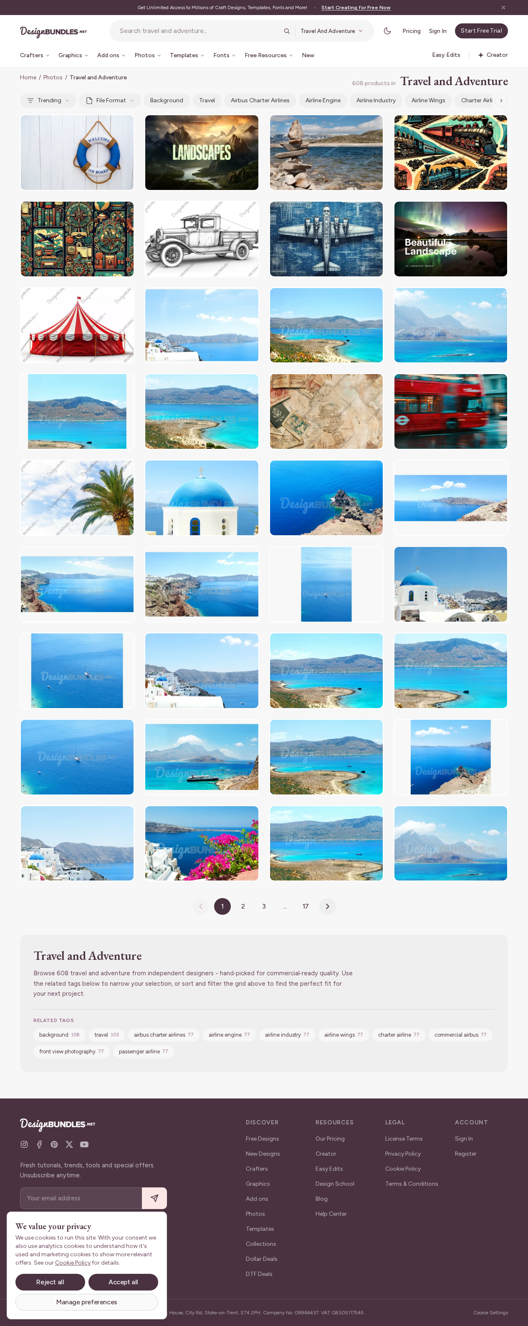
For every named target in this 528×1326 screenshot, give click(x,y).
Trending (49, 100)
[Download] (105, 126)
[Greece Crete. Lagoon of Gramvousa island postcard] (326, 325)
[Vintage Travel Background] (77, 239)
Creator (326, 1153)
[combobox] (199, 31)
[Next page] (327, 906)
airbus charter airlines (260, 100)
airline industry (376, 100)
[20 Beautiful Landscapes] (201, 152)
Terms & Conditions (411, 1183)
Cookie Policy (403, 1168)
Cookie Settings (490, 1313)
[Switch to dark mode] (387, 31)
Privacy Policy (403, 1153)
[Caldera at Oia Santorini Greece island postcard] (450, 498)
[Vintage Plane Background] (326, 239)
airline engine (323, 100)
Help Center (331, 1213)
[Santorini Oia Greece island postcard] (201, 843)
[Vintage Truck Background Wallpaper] (201, 239)
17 (306, 906)
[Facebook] (39, 1144)
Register (466, 1153)
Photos (53, 77)
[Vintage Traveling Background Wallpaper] (326, 411)
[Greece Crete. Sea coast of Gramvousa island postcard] (201, 411)
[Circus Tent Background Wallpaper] (77, 325)
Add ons (257, 1198)
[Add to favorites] (122, 126)
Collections (261, 1244)
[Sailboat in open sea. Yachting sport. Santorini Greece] (326, 584)
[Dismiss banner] (503, 7)
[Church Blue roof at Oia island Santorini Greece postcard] (201, 670)
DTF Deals (259, 1274)
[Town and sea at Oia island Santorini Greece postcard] (201, 325)
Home (28, 77)
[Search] (287, 31)
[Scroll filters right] (501, 100)
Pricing (411, 31)
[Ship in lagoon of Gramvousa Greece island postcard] (201, 757)
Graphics (258, 1183)
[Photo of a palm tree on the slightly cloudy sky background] (77, 498)
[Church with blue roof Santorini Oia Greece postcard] (201, 498)
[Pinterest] (54, 1144)
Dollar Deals (262, 1259)
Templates (260, 1228)
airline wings (428, 100)
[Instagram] (24, 1144)
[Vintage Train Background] (450, 152)
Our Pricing (330, 1138)
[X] (69, 1144)
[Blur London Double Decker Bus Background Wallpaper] (450, 411)
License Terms (404, 1138)
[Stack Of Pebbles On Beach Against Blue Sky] (326, 152)
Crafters (257, 1168)
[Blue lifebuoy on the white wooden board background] (77, 152)
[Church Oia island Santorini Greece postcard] (450, 584)
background (166, 100)
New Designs (263, 1153)
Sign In (438, 31)
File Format (111, 100)
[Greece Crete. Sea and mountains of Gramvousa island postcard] (77, 411)
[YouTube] (84, 1144)
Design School (335, 1183)
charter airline (480, 100)
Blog (322, 1198)
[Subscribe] (154, 1198)
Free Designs (262, 1138)
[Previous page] (200, 906)
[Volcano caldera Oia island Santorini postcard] (326, 498)
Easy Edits (329, 1168)
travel (207, 100)
